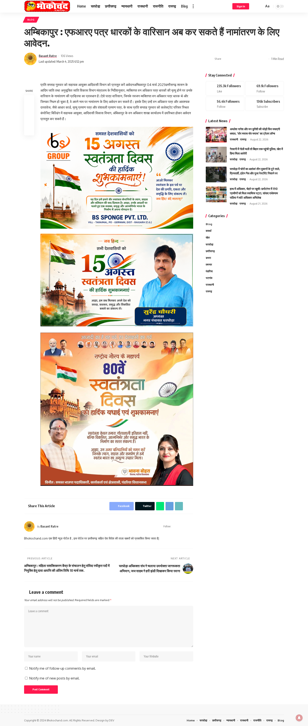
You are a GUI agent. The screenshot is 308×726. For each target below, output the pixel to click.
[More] (265, 59)
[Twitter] (264, 88)
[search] (260, 6)
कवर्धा (208, 230)
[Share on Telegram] (245, 59)
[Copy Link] (252, 59)
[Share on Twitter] (232, 59)
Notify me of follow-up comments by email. (62, 668)
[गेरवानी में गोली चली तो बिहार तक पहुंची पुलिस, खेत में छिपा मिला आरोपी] (216, 154)
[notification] (255, 6)
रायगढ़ (243, 139)
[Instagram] (191, 526)
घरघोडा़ (233, 159)
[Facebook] (180, 526)
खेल (208, 237)
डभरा (208, 257)
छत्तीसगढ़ (210, 251)
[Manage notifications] (299, 717)
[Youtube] (264, 103)
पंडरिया (209, 271)
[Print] (258, 59)
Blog (31, 19)
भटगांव (209, 277)
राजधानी (234, 139)
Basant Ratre (48, 56)
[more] (193, 6)
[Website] (175, 526)
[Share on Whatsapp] (239, 59)
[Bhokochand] (47, 6)
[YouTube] (186, 526)
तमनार (209, 264)
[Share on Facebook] (226, 59)
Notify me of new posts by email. (54, 678)
